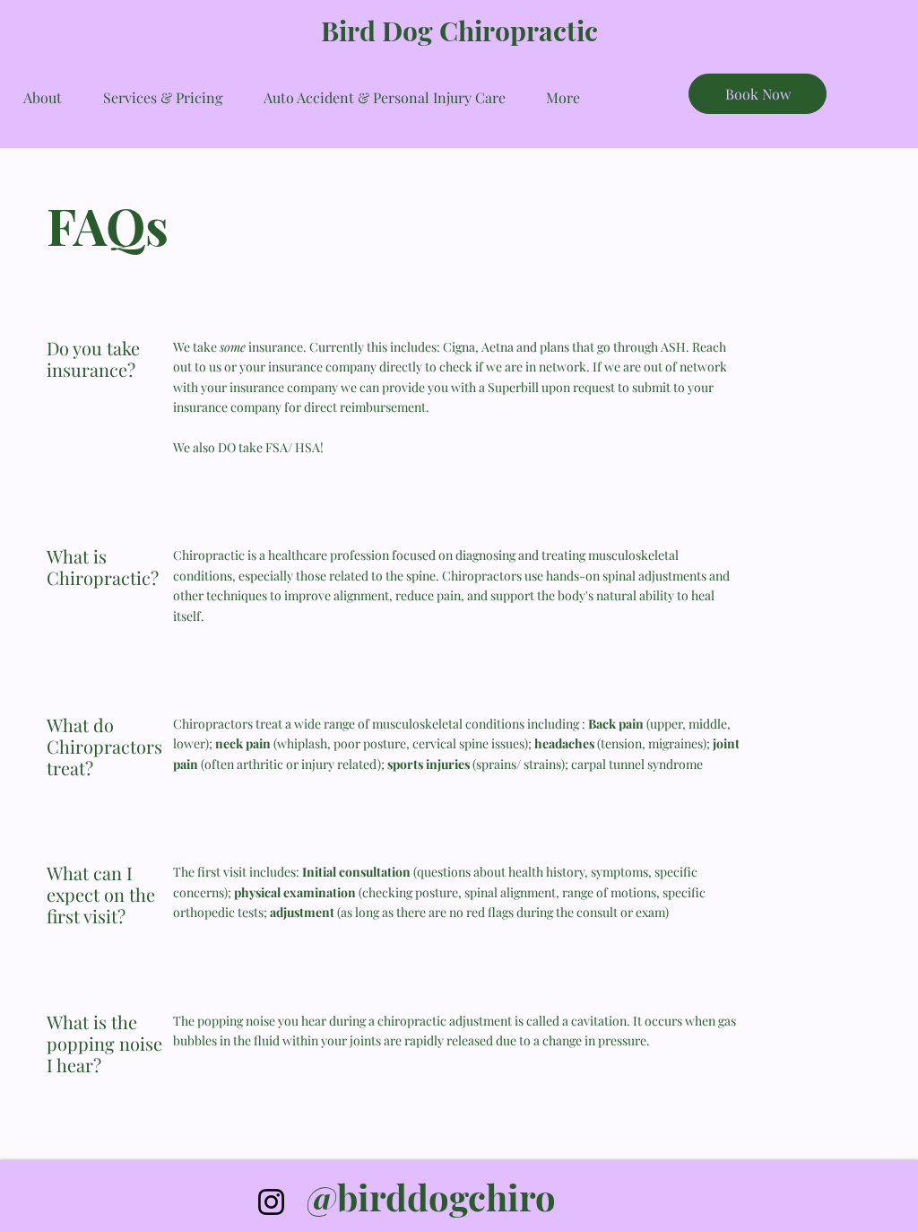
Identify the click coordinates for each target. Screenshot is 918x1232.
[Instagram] (271, 1201)
